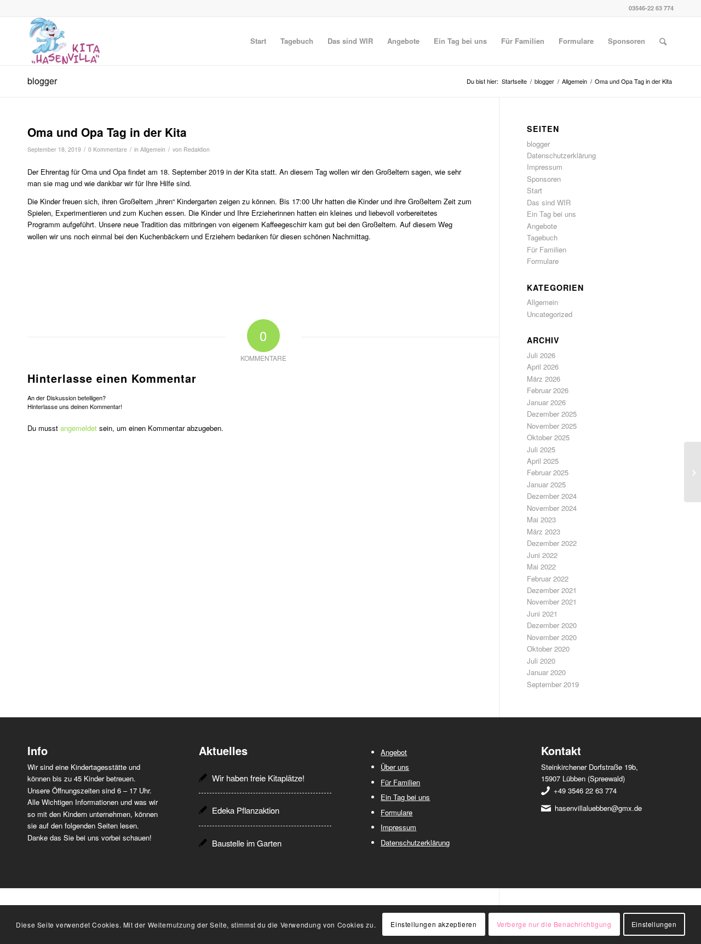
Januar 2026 (546, 402)
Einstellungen (654, 924)
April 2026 (543, 366)
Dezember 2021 (552, 590)
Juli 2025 (541, 449)
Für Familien (546, 249)
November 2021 (552, 601)
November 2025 (552, 426)
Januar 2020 (546, 672)
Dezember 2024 (552, 496)
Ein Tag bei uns (551, 214)
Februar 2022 (547, 578)
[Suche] (663, 41)
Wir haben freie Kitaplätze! (258, 778)
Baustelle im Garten (246, 843)
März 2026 (543, 378)
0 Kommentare (107, 149)
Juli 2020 (541, 660)
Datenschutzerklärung (561, 155)
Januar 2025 (546, 484)
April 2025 (543, 461)
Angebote (542, 226)
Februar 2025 (547, 472)
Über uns (395, 767)
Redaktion (196, 149)
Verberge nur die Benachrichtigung (554, 924)
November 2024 (552, 508)
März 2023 (543, 531)
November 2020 (552, 637)
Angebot (394, 752)
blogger (42, 80)
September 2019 (553, 684)
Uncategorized (549, 314)
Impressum (544, 167)
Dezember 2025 (552, 413)
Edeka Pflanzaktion (245, 810)
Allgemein (152, 149)
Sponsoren (544, 179)
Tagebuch (542, 237)
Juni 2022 (542, 555)
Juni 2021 (542, 613)
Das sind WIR (549, 202)
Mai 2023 (541, 519)
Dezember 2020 (552, 625)
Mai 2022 (541, 566)
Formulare (543, 261)
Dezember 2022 (552, 543)
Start (534, 190)
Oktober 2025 (548, 437)
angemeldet (78, 428)
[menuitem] (258, 41)
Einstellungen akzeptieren (433, 924)
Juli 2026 (541, 355)
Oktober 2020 (548, 648)
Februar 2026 (547, 390)
